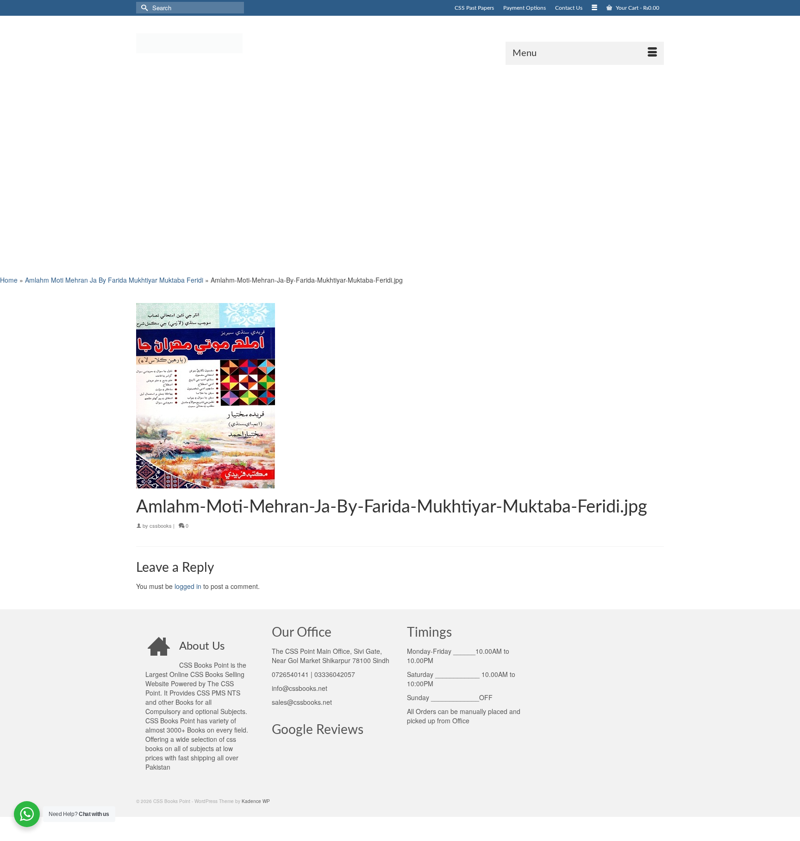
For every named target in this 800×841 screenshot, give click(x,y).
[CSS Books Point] (219, 42)
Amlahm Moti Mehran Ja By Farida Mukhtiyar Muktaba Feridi (114, 280)
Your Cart (636, 8)
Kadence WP (256, 801)
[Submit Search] (143, 7)
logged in (188, 586)
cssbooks (161, 525)
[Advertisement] (278, 169)
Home (9, 280)
